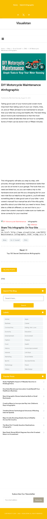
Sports (7, 361)
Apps (26, 319)
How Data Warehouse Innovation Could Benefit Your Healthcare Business (21, 390)
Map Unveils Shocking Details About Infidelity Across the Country (19, 419)
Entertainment (9, 336)
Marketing (8, 357)
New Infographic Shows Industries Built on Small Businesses (20, 397)
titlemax (34, 225)
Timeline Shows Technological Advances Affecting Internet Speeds (21, 411)
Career (27, 323)
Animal (7, 319)
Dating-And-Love (30, 327)
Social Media (29, 357)
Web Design (28, 369)
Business (7, 323)
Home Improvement (31, 348)
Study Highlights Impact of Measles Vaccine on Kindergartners (19, 383)
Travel (27, 365)
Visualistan (25, 513)
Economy (8, 332)
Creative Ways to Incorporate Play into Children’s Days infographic (20, 404)
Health (27, 344)
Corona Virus (9, 327)
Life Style (28, 352)
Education (28, 332)
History (7, 348)
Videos (7, 369)
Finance (27, 340)
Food (6, 344)
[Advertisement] (23, 149)
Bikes (4, 240)
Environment (29, 336)
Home (15, 5)
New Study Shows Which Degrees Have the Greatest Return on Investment (21, 433)
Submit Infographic (27, 5)
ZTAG (25, 240)
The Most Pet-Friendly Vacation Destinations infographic (18, 426)
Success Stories (30, 361)
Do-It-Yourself (15, 240)
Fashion (7, 340)
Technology (8, 365)
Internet (7, 352)
